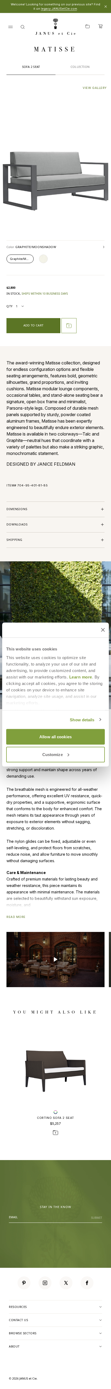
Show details (82, 719)
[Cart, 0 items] (100, 27)
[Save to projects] (55, 1132)
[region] (55, 959)
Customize (52, 754)
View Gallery (95, 88)
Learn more (80, 676)
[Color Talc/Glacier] (43, 258)
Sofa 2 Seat (31, 67)
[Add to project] (69, 325)
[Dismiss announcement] (105, 6)
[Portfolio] (87, 27)
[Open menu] (10, 27)
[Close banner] (103, 630)
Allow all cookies (55, 736)
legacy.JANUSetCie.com (59, 9)
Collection (80, 67)
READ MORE (16, 917)
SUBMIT (96, 1218)
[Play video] (55, 959)
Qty (9, 306)
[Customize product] (55, 1112)
